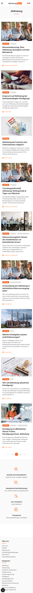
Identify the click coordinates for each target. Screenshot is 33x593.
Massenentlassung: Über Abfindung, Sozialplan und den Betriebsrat (16, 49)
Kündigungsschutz (22, 425)
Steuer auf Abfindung (15, 282)
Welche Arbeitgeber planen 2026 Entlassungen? (14, 335)
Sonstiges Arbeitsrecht (23, 233)
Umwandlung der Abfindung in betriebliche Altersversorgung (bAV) (16, 288)
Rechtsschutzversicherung (10, 583)
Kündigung (13, 43)
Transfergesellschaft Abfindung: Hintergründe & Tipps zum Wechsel (14, 190)
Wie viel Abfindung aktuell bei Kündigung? (15, 384)
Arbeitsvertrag (6, 572)
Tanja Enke (7, 111)
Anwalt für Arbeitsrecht (9, 570)
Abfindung (5, 565)
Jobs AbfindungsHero (9, 557)
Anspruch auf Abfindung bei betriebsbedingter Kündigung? (16, 97)
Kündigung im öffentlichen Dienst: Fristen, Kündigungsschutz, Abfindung (15, 431)
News (11, 331)
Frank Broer (8, 304)
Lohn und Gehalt (7, 581)
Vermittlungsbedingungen (10, 552)
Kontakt (4, 548)
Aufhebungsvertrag (8, 574)
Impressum (5, 554)
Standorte (5, 585)
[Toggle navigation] (2, 3)
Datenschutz (6, 550)
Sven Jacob (8, 158)
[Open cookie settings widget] (3, 590)
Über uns (5, 546)
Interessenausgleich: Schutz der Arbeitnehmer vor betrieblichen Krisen (14, 239)
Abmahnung (6, 568)
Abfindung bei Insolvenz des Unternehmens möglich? (14, 143)
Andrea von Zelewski (10, 65)
